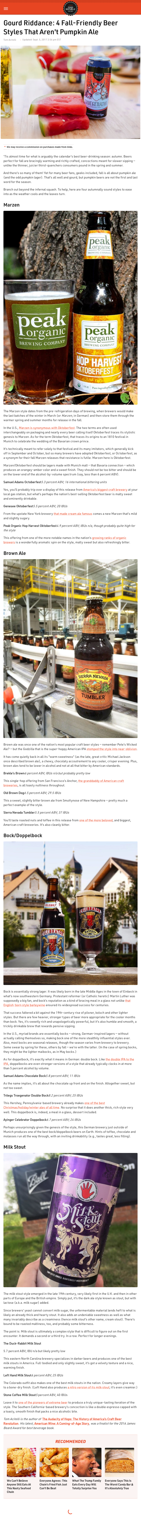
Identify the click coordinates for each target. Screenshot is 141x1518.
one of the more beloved (96, 820)
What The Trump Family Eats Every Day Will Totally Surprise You (86, 1484)
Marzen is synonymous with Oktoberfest (47, 428)
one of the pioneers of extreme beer (43, 1402)
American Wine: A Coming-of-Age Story (61, 1423)
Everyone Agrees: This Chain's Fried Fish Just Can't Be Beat (53, 1484)
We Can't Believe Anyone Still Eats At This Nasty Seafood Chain (19, 1486)
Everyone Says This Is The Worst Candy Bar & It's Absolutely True (119, 1484)
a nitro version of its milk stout (88, 1387)
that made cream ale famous (73, 513)
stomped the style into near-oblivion (112, 749)
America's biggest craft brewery (105, 489)
